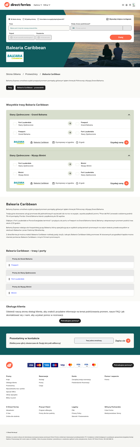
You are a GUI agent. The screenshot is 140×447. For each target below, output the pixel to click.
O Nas (8, 413)
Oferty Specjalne (12, 395)
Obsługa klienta (11, 382)
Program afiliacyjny (45, 410)
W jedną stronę (30, 19)
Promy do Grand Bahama (22, 259)
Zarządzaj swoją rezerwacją (81, 379)
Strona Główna (13, 74)
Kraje (8, 379)
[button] (70, 115)
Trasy (10, 88)
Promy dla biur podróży (47, 413)
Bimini (14, 293)
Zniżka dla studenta (12, 416)
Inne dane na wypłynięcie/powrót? (52, 19)
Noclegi (41, 379)
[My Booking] (123, 4)
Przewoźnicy (31, 74)
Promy (41, 382)
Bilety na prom (11, 398)
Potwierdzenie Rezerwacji (80, 382)
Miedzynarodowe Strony (113, 413)
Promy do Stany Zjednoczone (24, 273)
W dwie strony (16, 19)
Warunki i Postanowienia (80, 416)
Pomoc (107, 379)
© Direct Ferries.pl (11, 432)
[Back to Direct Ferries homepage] (17, 5)
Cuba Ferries (109, 410)
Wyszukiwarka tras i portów (15, 389)
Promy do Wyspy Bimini (21, 287)
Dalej (120, 37)
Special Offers (11, 392)
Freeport (14, 265)
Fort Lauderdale (17, 279)
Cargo (41, 385)
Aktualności (10, 410)
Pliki (73, 410)
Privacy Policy (76, 413)
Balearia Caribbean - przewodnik (30, 88)
